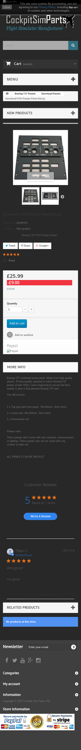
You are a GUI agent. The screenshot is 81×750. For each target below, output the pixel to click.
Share (26, 245)
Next (62, 196)
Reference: (9, 223)
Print (12, 260)
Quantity (12, 303)
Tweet (11, 245)
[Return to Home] (7, 93)
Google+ (43, 245)
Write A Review (40, 516)
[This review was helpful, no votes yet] (63, 594)
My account (11, 683)
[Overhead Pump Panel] (50, 196)
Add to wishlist (23, 335)
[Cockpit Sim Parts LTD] (40, 22)
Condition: (9, 228)
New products (19, 113)
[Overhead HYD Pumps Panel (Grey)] (30, 196)
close (7, 7)
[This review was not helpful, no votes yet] (70, 594)
